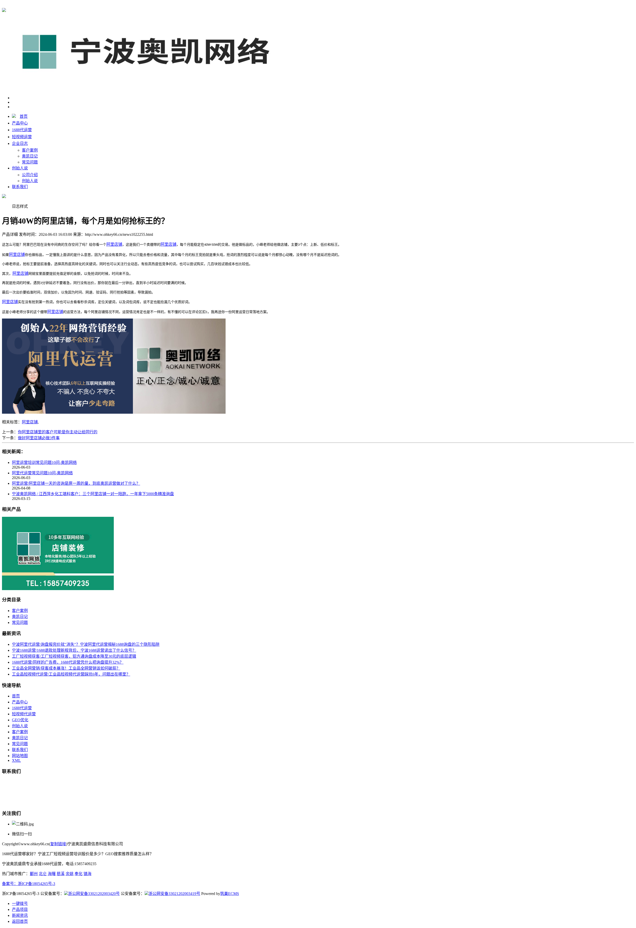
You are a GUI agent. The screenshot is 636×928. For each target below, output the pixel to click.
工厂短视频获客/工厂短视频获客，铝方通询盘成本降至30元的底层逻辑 (74, 656)
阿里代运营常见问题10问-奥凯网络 (42, 473)
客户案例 (30, 150)
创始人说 (20, 168)
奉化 (78, 874)
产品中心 (20, 123)
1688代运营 (91, 5)
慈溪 (61, 874)
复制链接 (58, 844)
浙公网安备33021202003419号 (174, 893)
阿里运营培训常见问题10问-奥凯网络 (44, 462)
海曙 (52, 874)
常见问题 (30, 162)
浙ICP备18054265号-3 (36, 884)
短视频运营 (22, 137)
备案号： (10, 884)
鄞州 (34, 874)
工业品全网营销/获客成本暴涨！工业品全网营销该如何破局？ (66, 668)
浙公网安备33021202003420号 (94, 893)
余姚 (70, 874)
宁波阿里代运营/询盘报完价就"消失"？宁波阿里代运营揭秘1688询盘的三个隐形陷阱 (85, 644)
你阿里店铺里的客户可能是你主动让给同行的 (57, 432)
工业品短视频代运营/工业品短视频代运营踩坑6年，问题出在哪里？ (71, 674)
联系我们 (20, 187)
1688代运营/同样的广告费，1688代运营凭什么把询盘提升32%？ (67, 662)
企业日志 (20, 143)
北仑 (43, 874)
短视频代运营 (24, 714)
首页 (24, 116)
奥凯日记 (30, 156)
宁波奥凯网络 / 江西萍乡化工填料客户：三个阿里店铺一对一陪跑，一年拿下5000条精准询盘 (93, 494)
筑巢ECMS (229, 893)
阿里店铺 (30, 422)
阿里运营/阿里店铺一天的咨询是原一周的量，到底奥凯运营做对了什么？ (76, 483)
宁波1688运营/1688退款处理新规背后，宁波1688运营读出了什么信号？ (74, 650)
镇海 (87, 874)
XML (16, 760)
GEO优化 (20, 720)
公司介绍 (30, 175)
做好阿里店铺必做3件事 (39, 438)
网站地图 (20, 756)
